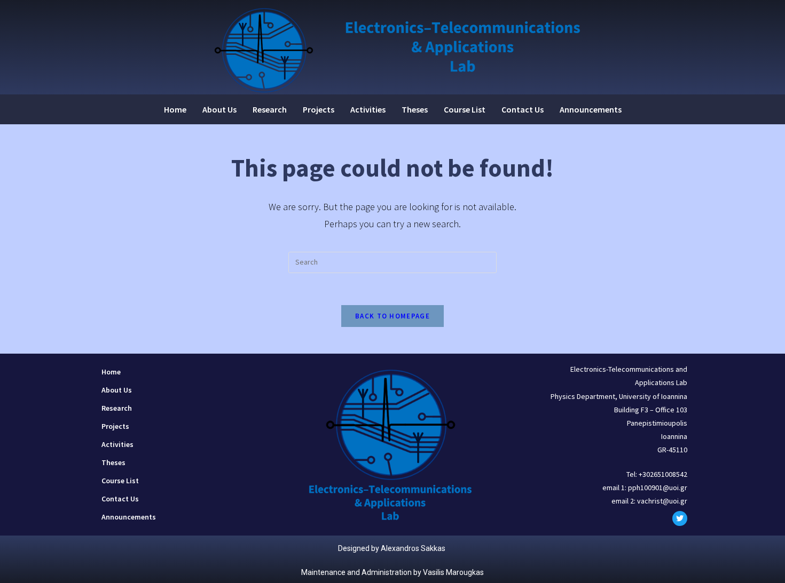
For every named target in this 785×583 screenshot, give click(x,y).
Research (270, 109)
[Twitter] (679, 518)
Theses (415, 109)
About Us (219, 109)
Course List (464, 109)
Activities (368, 109)
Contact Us (522, 109)
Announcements (591, 109)
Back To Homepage (392, 316)
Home (175, 109)
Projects (318, 109)
